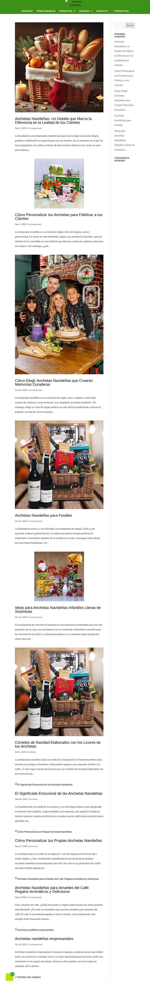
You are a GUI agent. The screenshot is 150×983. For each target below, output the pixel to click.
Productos (65, 11)
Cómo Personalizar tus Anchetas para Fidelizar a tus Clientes (58, 217)
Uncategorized (34, 128)
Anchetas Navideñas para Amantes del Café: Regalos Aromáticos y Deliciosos (52, 889)
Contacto (102, 11)
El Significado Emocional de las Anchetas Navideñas (58, 793)
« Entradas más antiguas (28, 977)
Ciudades (84, 11)
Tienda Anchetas (45, 11)
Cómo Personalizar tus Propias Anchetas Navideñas (58, 840)
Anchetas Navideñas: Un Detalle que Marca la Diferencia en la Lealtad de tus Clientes (53, 120)
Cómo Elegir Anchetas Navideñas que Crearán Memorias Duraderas (54, 382)
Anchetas (27, 11)
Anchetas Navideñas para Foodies (43, 515)
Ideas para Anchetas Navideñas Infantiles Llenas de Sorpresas (58, 609)
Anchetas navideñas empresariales (44, 938)
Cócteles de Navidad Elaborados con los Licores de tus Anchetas (58, 744)
